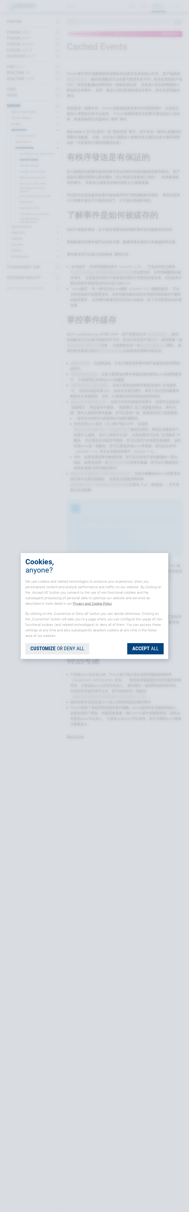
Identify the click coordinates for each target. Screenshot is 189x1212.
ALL (145, 648)
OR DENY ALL (57, 648)
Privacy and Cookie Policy (92, 604)
